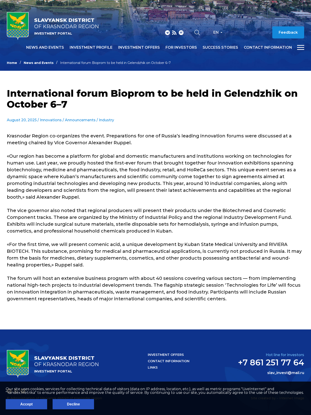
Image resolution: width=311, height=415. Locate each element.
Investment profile (91, 47)
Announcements (80, 120)
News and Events (39, 63)
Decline (73, 404)
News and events (45, 47)
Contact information (268, 47)
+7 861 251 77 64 (271, 362)
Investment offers (139, 47)
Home (12, 63)
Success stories (220, 47)
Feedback (288, 32)
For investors (181, 47)
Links (153, 367)
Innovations (51, 120)
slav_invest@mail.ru (285, 373)
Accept (26, 404)
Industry (106, 120)
